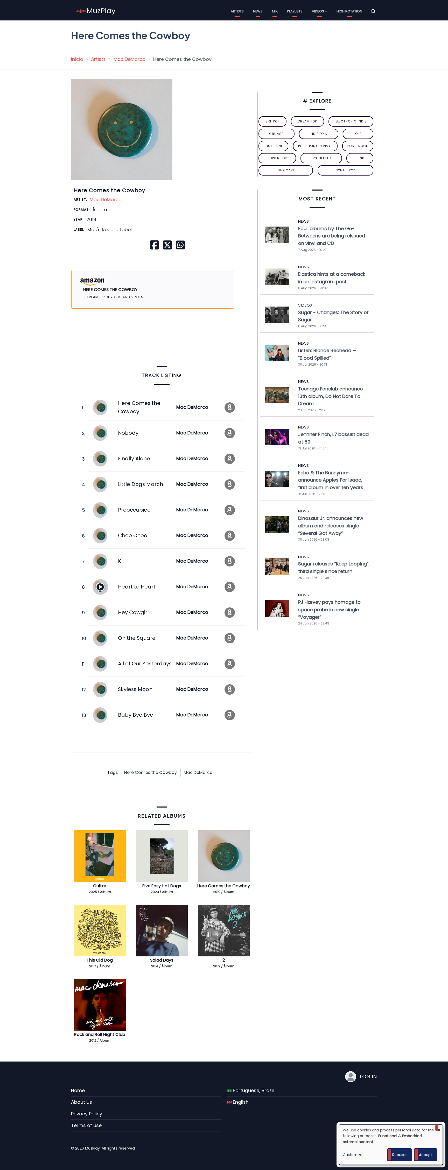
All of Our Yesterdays (145, 663)
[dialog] (391, 1145)
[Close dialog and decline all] (439, 1128)
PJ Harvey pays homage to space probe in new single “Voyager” (329, 609)
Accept (425, 1154)
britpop (272, 121)
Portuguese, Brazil (253, 1090)
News (258, 11)
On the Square (137, 638)
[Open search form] (373, 11)
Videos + (319, 11)
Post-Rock (357, 146)
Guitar (99, 886)
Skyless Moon (135, 689)
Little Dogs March (140, 484)
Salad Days (161, 960)
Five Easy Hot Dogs (161, 886)
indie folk (318, 134)
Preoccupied (134, 509)
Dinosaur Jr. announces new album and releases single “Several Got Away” (330, 525)
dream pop (307, 121)
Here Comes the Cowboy (150, 772)
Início (77, 59)
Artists (237, 11)
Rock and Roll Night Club (99, 1034)
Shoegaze (286, 170)
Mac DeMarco (129, 59)
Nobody (128, 433)
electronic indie (350, 121)
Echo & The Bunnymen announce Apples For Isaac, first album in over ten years (330, 480)
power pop (277, 158)
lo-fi (358, 134)
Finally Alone (134, 458)
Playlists (295, 11)
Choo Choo (132, 535)
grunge (276, 134)
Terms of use (86, 1125)
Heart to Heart (137, 586)
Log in (368, 1076)
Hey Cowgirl (133, 612)
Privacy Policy (86, 1113)
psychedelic (321, 158)
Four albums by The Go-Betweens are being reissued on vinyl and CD (331, 236)
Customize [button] (352, 1154)
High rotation (349, 11)
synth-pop (345, 170)
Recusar (399, 1154)
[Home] (96, 11)
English (240, 1102)
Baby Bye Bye (135, 714)
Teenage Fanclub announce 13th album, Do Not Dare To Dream (330, 396)
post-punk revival (315, 146)
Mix (275, 11)
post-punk (273, 146)
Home (78, 1090)
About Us (81, 1102)
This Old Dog (100, 960)
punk (360, 158)
